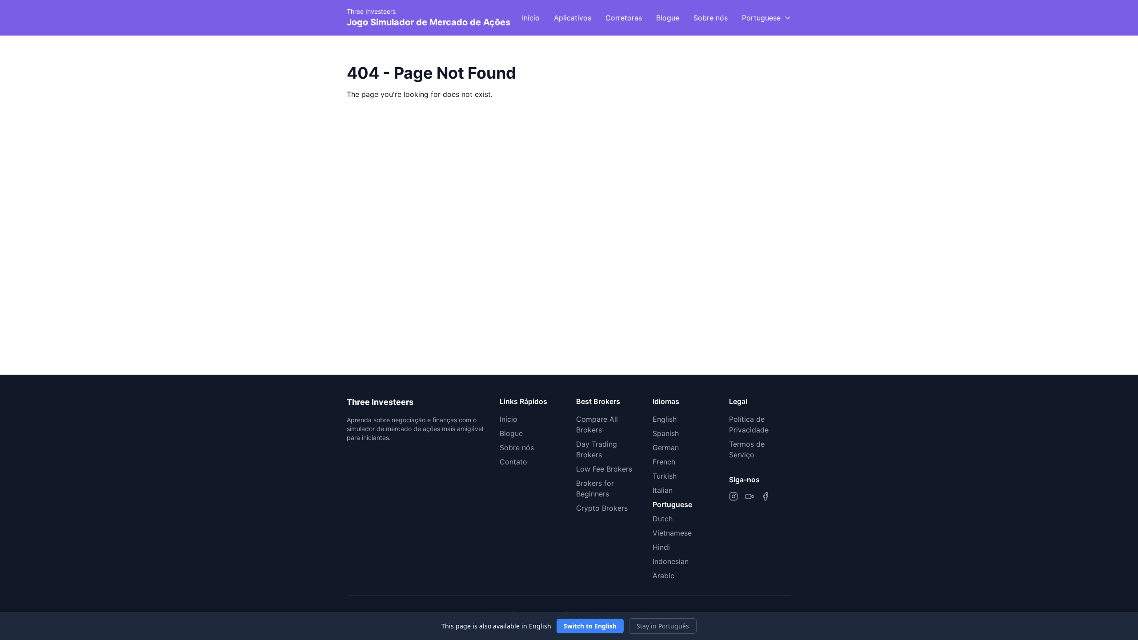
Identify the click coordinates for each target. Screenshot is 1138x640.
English (665, 419)
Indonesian (671, 561)
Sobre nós (710, 17)
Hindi (661, 547)
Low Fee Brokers (604, 468)
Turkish (665, 476)
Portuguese (672, 504)
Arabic (663, 575)
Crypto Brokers (602, 508)
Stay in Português (663, 626)
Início (531, 17)
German (666, 447)
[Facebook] (765, 496)
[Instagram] (733, 496)
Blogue (667, 17)
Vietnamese (672, 532)
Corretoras (623, 17)
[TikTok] (749, 496)
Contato (513, 461)
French (664, 461)
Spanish (666, 433)
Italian (663, 490)
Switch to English (590, 626)
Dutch (663, 518)
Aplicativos (572, 17)
